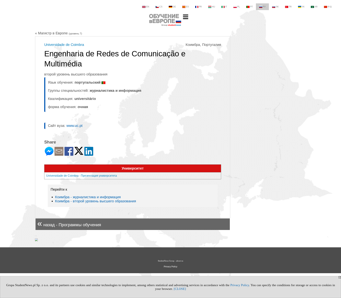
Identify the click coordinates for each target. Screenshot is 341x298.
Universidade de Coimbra (64, 45)
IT (226, 6)
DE (174, 6)
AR (316, 6)
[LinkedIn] (88, 154)
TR (290, 6)
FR (200, 6)
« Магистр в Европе (58, 33)
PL (238, 6)
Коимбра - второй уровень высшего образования (95, 201)
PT (251, 6)
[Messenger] (49, 154)
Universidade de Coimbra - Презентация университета (81, 175)
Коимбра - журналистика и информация (88, 197)
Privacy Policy (239, 285)
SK (277, 6)
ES (187, 6)
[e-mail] (59, 154)
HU (213, 6)
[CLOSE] (180, 289)
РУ (264, 6)
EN (147, 6)
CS (160, 6)
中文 (330, 6)
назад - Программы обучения (69, 223)
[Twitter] (78, 153)
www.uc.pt (74, 126)
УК (303, 6)
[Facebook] (68, 154)
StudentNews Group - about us (170, 261)
